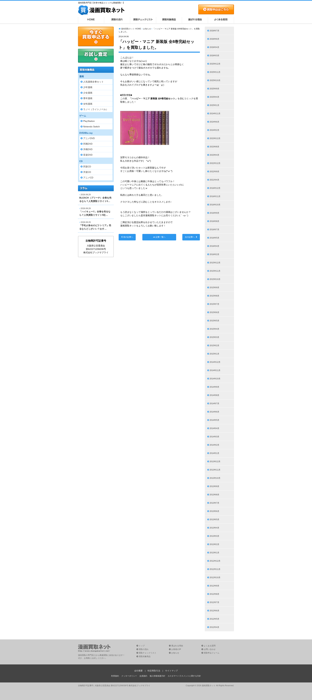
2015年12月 (215, 263)
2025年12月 (215, 64)
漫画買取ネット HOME (131, 29)
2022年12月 (215, 163)
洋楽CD (87, 172)
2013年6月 (214, 511)
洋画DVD (87, 149)
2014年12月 (215, 362)
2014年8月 (214, 395)
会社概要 (138, 670)
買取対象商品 (169, 20)
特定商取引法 (154, 670)
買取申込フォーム (211, 653)
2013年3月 (214, 536)
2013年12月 (215, 461)
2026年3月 (214, 55)
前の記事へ (128, 237)
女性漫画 (87, 104)
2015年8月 (214, 296)
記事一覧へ (160, 237)
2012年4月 (214, 627)
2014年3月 (214, 437)
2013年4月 (214, 528)
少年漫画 (87, 87)
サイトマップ (171, 670)
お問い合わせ (209, 649)
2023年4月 (214, 155)
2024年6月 (214, 122)
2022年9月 (214, 171)
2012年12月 (215, 561)
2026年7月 (214, 31)
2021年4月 (214, 180)
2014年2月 (214, 445)
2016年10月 (215, 205)
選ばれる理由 (195, 20)
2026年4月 (214, 47)
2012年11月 (215, 569)
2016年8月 (214, 221)
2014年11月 (215, 370)
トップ (142, 646)
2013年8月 (214, 495)
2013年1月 (214, 553)
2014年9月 (214, 387)
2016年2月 (214, 254)
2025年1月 (214, 105)
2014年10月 (215, 379)
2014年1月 (214, 453)
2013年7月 (214, 503)
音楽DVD (87, 155)
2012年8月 (214, 594)
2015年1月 (214, 354)
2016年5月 (214, 238)
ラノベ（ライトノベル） (95, 109)
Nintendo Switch (91, 126)
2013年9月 (214, 486)
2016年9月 (214, 213)
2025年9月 (214, 89)
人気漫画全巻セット (93, 81)
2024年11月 (215, 113)
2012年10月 (215, 577)
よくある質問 (221, 20)
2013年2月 (214, 544)
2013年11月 (215, 470)
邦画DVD (87, 143)
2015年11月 (215, 271)
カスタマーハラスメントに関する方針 (184, 676)
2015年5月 (214, 321)
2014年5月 (214, 420)
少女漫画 (87, 92)
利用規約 (115, 676)
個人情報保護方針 (157, 676)
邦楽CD (87, 166)
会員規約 (143, 676)
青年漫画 (87, 98)
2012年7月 (214, 602)
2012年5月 (214, 619)
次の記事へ (190, 237)
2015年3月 (214, 337)
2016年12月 (215, 188)
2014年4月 (214, 428)
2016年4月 (214, 246)
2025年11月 (215, 72)
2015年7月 (214, 304)
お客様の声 (176, 649)
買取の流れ (117, 20)
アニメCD (88, 177)
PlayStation (89, 121)
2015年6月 (214, 312)
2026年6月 (214, 39)
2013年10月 (215, 478)
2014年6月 (214, 412)
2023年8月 (214, 147)
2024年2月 (214, 130)
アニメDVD (89, 138)
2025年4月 (214, 97)
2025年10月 (215, 80)
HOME (91, 20)
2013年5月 (214, 519)
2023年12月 (215, 138)
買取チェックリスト (143, 20)
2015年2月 (214, 345)
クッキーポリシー (129, 676)
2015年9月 (214, 287)
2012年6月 (214, 611)
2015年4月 (214, 329)
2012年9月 (214, 586)
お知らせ (147, 29)
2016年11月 (215, 196)
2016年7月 (214, 229)
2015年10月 (215, 279)
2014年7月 (214, 403)
